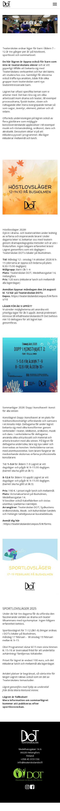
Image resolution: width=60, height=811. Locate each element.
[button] (55, 4)
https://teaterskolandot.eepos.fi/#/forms (27, 523)
